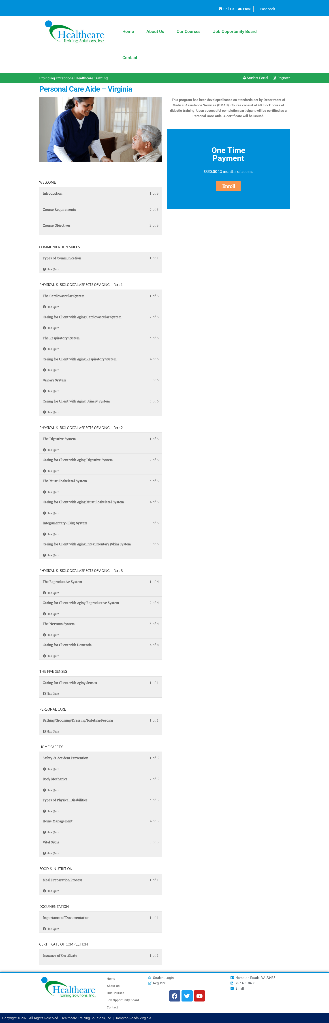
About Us (155, 31)
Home (128, 31)
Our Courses (189, 31)
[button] (228, 186)
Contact (129, 57)
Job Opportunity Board (235, 31)
